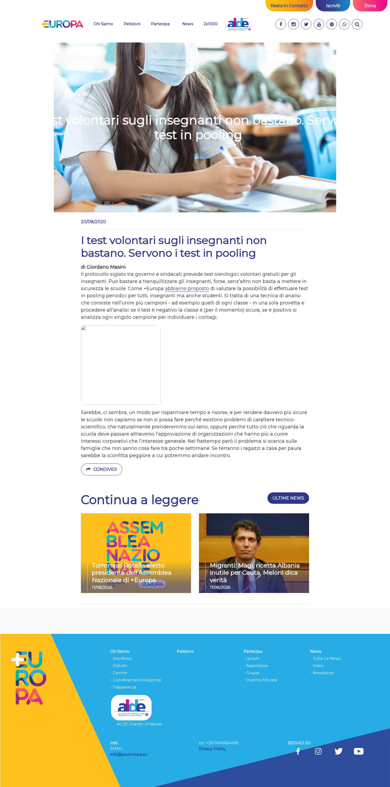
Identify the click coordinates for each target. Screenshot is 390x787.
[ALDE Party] (238, 24)
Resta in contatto (289, 5)
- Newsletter (322, 672)
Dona (370, 5)
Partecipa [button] (160, 23)
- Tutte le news (325, 658)
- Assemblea (256, 665)
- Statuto (118, 665)
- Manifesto (121, 658)
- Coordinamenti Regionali (135, 680)
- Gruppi (252, 672)
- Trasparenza (123, 687)
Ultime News (288, 498)
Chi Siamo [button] (103, 23)
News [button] (191, 23)
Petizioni (132, 23)
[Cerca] (357, 24)
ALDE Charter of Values (139, 724)
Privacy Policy (213, 748)
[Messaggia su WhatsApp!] (344, 24)
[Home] (62, 24)
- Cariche (118, 672)
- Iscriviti (251, 658)
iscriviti (333, 5)
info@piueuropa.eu (128, 754)
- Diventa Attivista (260, 680)
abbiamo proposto (187, 288)
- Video (317, 665)
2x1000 (211, 23)
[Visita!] (280, 24)
